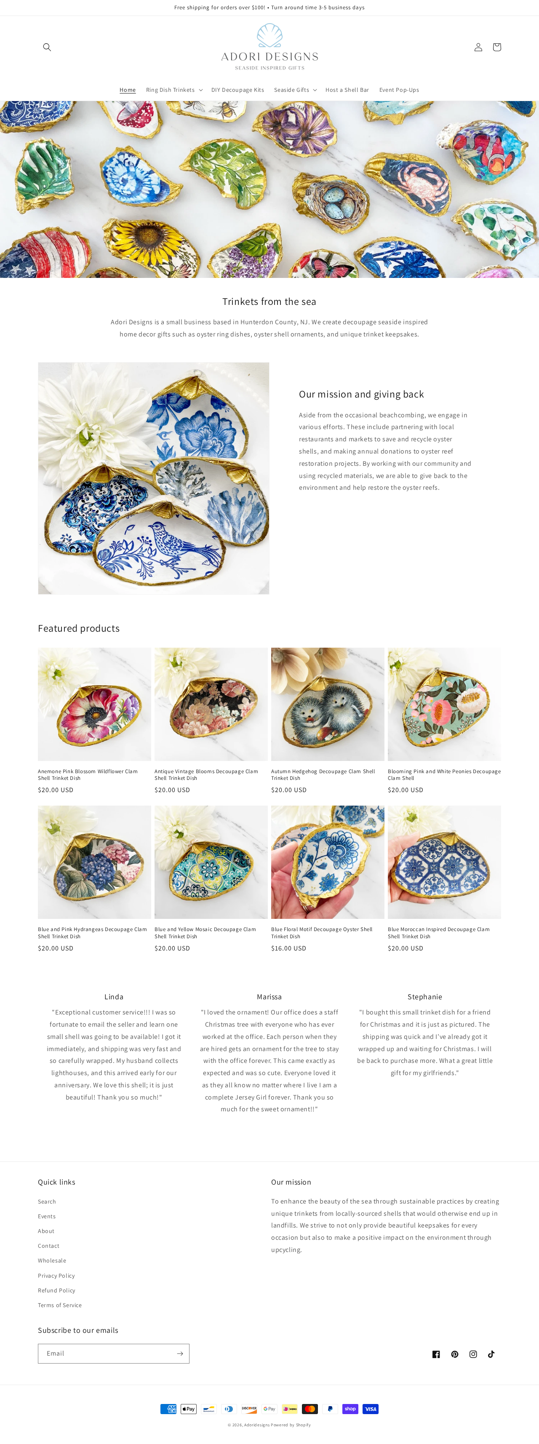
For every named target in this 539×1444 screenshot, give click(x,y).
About (46, 1231)
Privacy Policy (56, 1275)
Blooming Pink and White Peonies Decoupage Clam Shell (444, 775)
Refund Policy (56, 1290)
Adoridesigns (257, 1425)
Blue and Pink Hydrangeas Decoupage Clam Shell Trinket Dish (92, 933)
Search (47, 1201)
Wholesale (52, 1260)
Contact (48, 1245)
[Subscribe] (180, 1354)
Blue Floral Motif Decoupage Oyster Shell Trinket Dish (322, 933)
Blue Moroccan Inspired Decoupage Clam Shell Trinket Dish (439, 933)
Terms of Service (60, 1305)
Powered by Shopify (291, 1425)
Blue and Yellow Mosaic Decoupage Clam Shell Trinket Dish (205, 933)
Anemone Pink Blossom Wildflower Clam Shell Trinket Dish (88, 775)
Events (47, 1216)
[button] (47, 47)
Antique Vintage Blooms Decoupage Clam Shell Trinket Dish (206, 775)
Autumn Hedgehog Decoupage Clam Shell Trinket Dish (323, 775)
